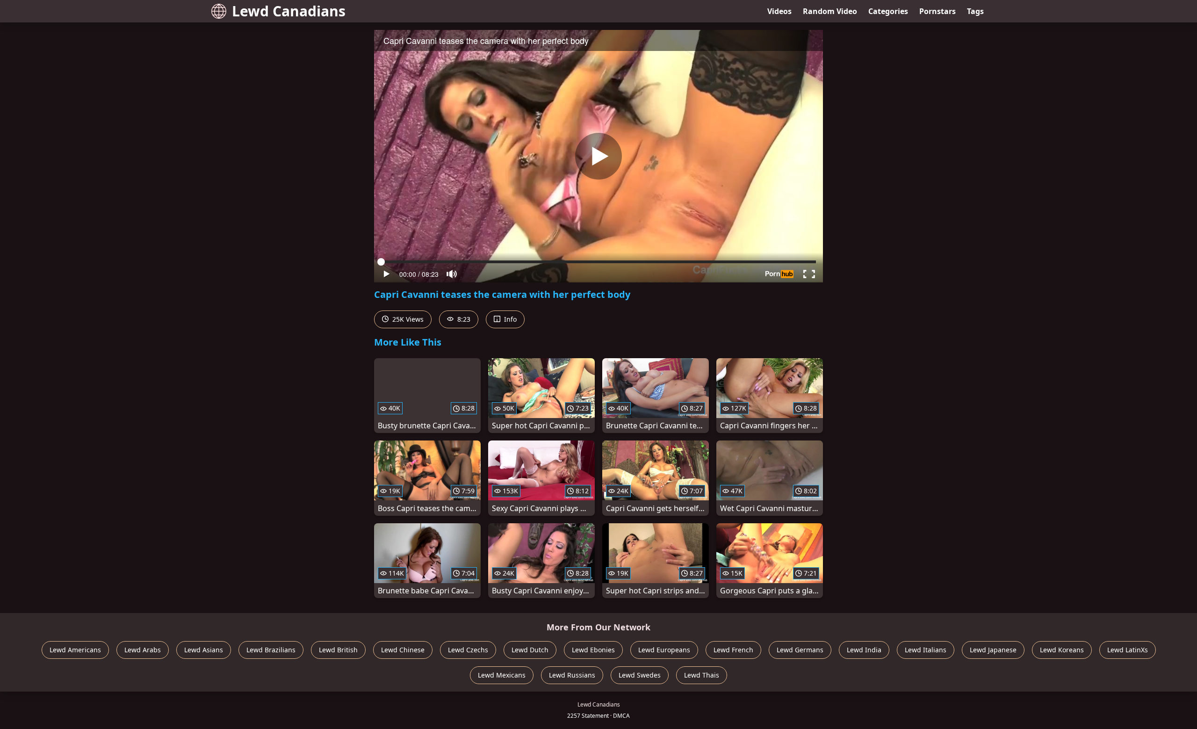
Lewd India (864, 649)
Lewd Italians (925, 649)
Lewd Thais (701, 675)
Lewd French (733, 649)
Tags (975, 11)
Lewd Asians (203, 649)
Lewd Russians (572, 675)
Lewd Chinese (403, 649)
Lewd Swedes (640, 675)
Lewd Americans (75, 649)
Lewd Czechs (468, 649)
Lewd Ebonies (593, 649)
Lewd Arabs (142, 649)
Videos (779, 11)
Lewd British (338, 649)
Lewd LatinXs (1127, 649)
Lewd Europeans (664, 649)
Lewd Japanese (993, 649)
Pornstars (937, 11)
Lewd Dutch (530, 649)
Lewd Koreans (1062, 649)
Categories (888, 11)
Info (509, 319)
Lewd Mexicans (502, 675)
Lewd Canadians (289, 11)
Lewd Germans (800, 649)
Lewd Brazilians (271, 649)
